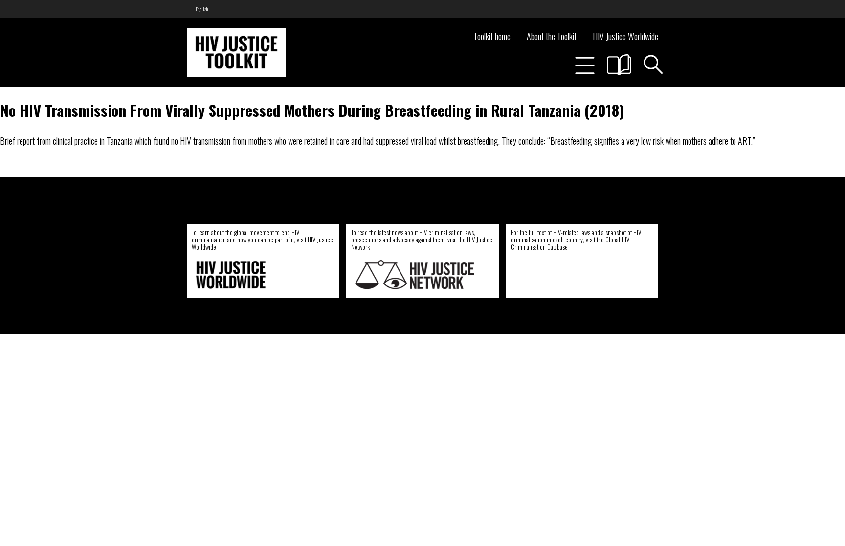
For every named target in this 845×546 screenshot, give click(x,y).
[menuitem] (202, 9)
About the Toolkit (552, 36)
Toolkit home (492, 36)
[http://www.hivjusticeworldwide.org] (255, 274)
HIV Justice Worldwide (625, 36)
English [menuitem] (202, 9)
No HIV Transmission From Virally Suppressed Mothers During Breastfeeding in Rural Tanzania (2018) (312, 110)
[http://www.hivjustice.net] (414, 274)
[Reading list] (619, 64)
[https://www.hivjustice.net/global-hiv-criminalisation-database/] (571, 274)
